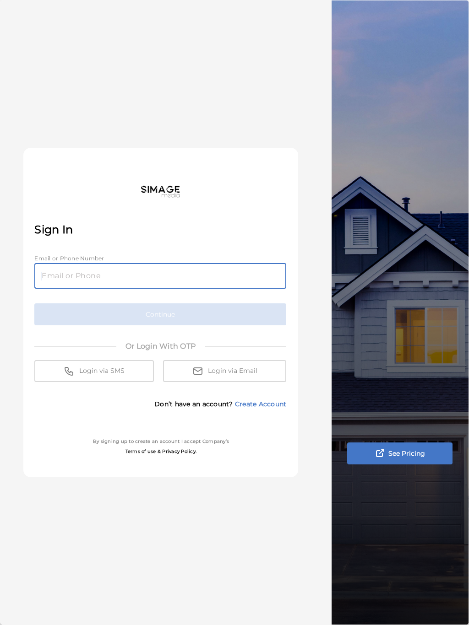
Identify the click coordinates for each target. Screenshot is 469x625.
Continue (160, 314)
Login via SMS (101, 370)
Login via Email (231, 370)
